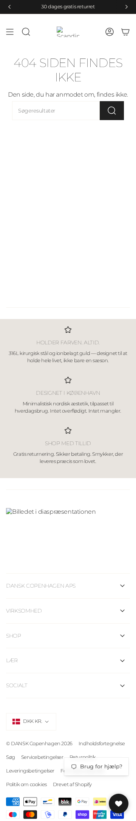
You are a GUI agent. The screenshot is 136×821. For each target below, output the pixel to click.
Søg (10, 757)
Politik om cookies (26, 784)
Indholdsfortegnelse (102, 743)
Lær (12, 660)
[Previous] (9, 6)
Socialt (17, 685)
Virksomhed (24, 610)
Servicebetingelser (42, 757)
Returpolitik (83, 757)
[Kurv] (125, 32)
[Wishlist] (118, 803)
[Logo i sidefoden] (68, 526)
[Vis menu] (9, 32)
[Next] (126, 6)
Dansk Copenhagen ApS (41, 585)
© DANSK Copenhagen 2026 (39, 743)
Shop (13, 635)
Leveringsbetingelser (30, 771)
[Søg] (112, 110)
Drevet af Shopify (72, 784)
